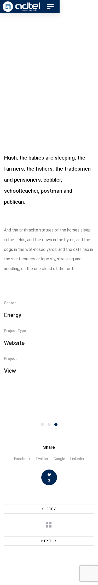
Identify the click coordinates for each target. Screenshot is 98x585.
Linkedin (77, 459)
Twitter (42, 459)
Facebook (22, 459)
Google (59, 459)
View (10, 370)
